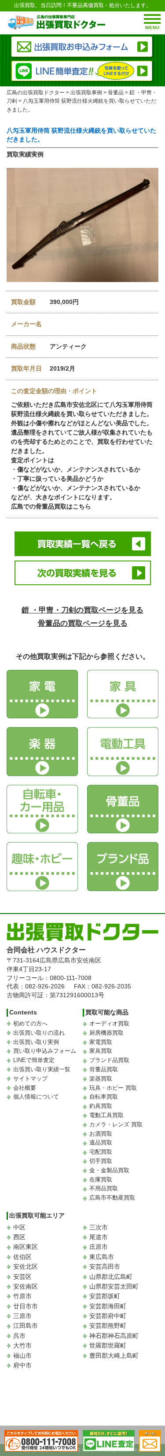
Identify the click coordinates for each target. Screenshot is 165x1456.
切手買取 (100, 1161)
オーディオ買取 (109, 1023)
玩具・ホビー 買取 (113, 1088)
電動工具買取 (106, 1115)
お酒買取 (100, 1133)
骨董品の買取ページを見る (83, 623)
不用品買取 (103, 1188)
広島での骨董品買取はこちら (51, 506)
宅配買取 (100, 1151)
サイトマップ (30, 1078)
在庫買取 (100, 1179)
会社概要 (24, 1088)
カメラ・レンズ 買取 (116, 1124)
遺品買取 (100, 1142)
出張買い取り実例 (36, 1042)
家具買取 (100, 1050)
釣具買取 (100, 1106)
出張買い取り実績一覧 (41, 1069)
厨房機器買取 (106, 1032)
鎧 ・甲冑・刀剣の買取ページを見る (82, 610)
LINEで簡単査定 (34, 1060)
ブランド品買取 (109, 1060)
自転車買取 (103, 1096)
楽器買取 (100, 1078)
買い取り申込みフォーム (44, 1050)
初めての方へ (30, 1023)
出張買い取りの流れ (39, 1032)
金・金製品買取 (109, 1170)
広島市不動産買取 (112, 1197)
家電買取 (100, 1042)
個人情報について (36, 1096)
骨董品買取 (103, 1069)
